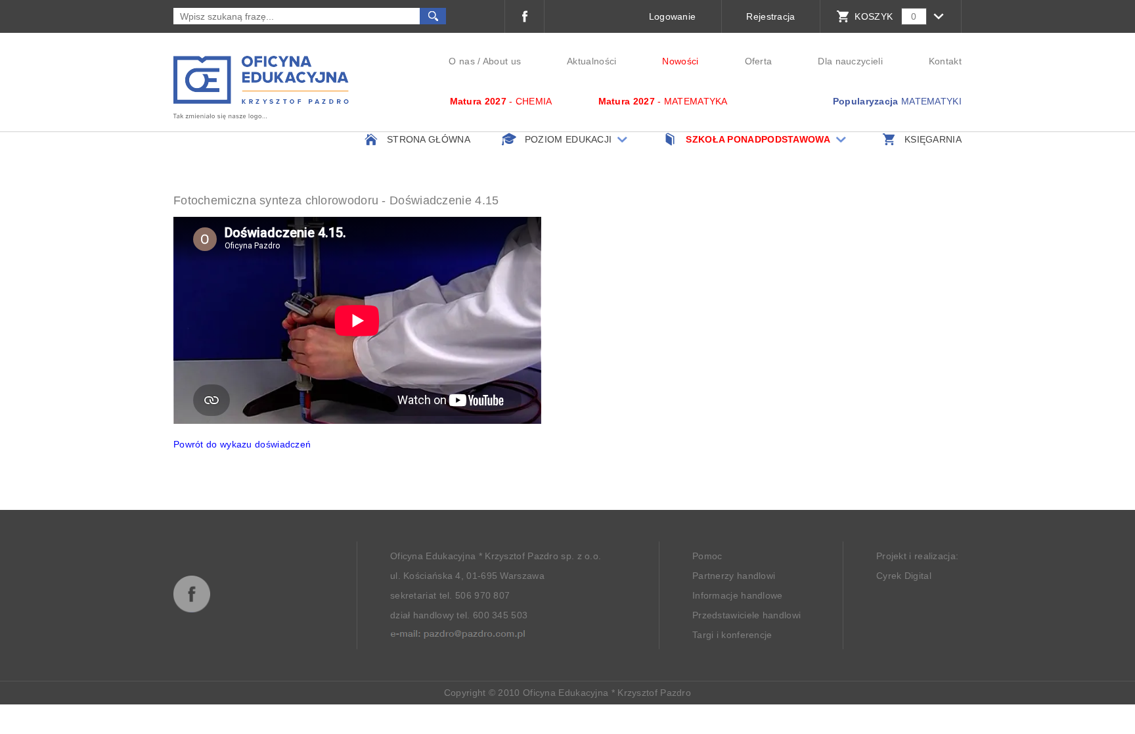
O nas (462, 61)
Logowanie (672, 16)
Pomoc (707, 556)
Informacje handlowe (737, 595)
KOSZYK (874, 16)
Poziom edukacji (568, 139)
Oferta (758, 61)
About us (502, 61)
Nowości (680, 61)
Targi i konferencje (732, 635)
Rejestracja (770, 16)
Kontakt (945, 61)
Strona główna (428, 139)
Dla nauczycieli (850, 61)
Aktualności (591, 61)
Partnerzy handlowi (733, 575)
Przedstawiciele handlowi (746, 615)
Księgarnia (933, 139)
